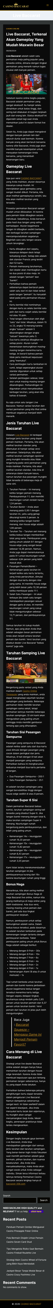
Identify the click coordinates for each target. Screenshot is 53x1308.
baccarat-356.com (15, 1184)
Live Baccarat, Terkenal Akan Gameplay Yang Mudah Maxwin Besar (26, 39)
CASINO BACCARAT (31, 178)
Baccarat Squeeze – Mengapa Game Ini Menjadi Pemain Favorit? (28, 1034)
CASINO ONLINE (12, 29)
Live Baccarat (22, 435)
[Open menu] (47, 5)
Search (6, 1195)
